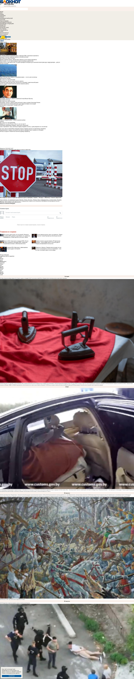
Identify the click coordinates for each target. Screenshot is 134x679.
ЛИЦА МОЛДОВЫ (4, 21)
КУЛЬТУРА (2, 19)
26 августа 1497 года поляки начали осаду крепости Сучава (13, 599)
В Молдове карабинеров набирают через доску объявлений (14, 125)
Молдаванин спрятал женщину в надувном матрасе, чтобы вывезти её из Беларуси (18, 489)
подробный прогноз (4, 256)
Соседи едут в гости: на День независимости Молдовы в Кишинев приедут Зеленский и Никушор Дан (80, 496)
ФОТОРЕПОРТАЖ (4, 32)
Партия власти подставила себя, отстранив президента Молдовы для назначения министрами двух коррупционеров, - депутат (30, 62)
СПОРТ (1, 31)
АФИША (2, 14)
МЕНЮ (1, 11)
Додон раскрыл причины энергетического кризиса (11, 81)
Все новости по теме (5, 58)
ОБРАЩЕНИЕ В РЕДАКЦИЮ (7, 23)
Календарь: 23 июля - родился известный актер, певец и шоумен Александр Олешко (20, 102)
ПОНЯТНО (12, 676)
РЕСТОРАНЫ (3, 29)
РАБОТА (9, 36)
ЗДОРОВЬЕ (3, 15)
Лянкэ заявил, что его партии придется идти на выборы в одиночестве (16, 61)
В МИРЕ (2, 17)
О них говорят (3, 85)
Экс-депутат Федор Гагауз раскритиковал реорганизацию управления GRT (116, 496)
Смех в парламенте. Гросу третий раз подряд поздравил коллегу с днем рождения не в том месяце (23, 126)
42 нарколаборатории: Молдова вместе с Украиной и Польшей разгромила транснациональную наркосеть (22, 494)
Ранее (13, 217)
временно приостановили (6, 201)
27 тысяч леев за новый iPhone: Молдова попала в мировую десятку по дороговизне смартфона (49, 278)
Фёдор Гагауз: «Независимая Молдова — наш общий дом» (104, 489)
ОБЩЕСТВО (3, 25)
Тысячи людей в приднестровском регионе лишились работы (14, 83)
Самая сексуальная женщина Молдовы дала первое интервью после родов (18, 103)
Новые (1, 217)
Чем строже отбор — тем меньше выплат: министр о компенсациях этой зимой (76, 489)
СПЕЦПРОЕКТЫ (4, 30)
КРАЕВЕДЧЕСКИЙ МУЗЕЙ (6, 18)
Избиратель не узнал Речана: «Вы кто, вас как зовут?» (13, 124)
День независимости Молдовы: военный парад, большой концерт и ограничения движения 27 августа (31, 491)
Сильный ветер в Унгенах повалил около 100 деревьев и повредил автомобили (44, 496)
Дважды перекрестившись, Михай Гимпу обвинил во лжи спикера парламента (18, 59)
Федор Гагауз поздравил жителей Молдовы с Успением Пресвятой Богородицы (52, 383)
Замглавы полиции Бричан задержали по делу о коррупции (47, 489)
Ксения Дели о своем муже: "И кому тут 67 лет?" (11, 105)
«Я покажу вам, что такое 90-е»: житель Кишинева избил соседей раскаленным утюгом (18, 383)
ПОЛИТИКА (3, 26)
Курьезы (2, 106)
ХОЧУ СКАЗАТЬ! (4, 34)
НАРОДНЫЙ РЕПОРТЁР (6, 22)
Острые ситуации (4, 63)
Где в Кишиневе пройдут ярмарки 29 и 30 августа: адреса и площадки (15, 278)
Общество (2, 148)
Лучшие (8, 217)
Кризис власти (3, 42)
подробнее (11, 256)
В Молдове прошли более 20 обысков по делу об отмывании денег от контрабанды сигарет (106, 494)
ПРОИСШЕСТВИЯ (4, 27)
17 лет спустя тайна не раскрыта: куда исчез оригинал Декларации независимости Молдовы (87, 383)
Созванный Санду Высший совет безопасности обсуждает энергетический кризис (19, 82)
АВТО (1, 13)
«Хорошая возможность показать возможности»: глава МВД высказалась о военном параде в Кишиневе (67, 494)
